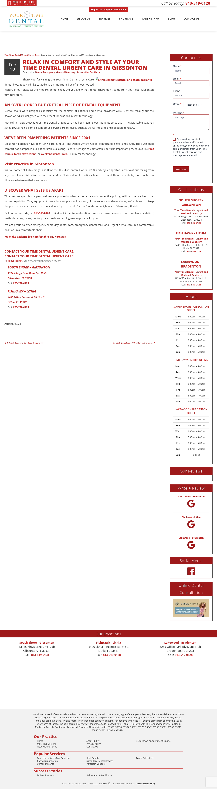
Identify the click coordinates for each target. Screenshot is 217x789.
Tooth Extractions (145, 758)
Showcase (126, 18)
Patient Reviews (45, 775)
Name (177, 66)
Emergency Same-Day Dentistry (53, 758)
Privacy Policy (93, 743)
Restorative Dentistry (88, 72)
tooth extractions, (25, 154)
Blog (171, 18)
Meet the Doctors (46, 743)
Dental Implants (45, 763)
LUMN (104, 783)
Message (178, 112)
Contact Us (191, 18)
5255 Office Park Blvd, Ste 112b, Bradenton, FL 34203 (191, 280)
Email (177, 78)
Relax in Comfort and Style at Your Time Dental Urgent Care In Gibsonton (85, 65)
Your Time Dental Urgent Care (18, 55)
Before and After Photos (99, 775)
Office (177, 103)
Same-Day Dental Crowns (99, 760)
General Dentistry (65, 72)
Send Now (181, 169)
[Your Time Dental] (27, 18)
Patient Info (150, 18)
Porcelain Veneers (95, 763)
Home (64, 18)
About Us (83, 18)
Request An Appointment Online (108, 9)
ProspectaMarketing (145, 783)
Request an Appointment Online (153, 740)
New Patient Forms (47, 746)
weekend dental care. (54, 154)
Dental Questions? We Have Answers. (133, 342)
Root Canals (92, 758)
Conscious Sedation (47, 760)
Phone (176, 90)
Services (104, 18)
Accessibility (92, 740)
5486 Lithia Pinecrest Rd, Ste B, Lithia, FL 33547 (191, 246)
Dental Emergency (45, 72)
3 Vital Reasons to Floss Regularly (25, 342)
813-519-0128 (197, 3)
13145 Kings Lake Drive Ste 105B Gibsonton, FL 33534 (191, 218)
